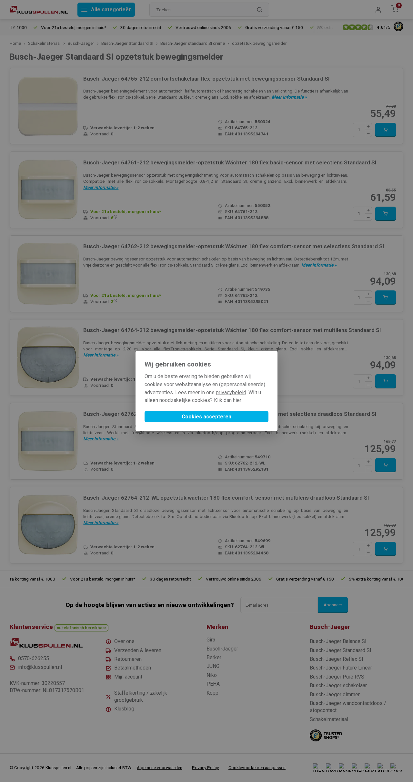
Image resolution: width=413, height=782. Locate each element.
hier (237, 400)
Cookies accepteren (206, 417)
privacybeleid (231, 392)
